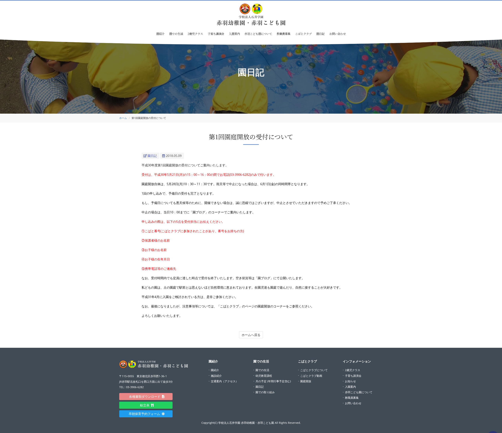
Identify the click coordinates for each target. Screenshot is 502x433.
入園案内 (234, 34)
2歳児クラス (195, 34)
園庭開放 (305, 381)
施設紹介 (216, 376)
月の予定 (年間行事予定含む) (273, 381)
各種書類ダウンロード (146, 396)
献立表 (146, 405)
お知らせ (350, 381)
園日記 (320, 34)
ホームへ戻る (251, 335)
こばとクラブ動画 (311, 376)
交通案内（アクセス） (224, 381)
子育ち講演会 (216, 34)
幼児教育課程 (264, 376)
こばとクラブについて (314, 370)
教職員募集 (283, 34)
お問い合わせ (337, 34)
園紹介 (215, 370)
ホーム (123, 118)
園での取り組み (265, 392)
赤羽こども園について (258, 34)
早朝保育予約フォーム (146, 414)
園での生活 (262, 370)
